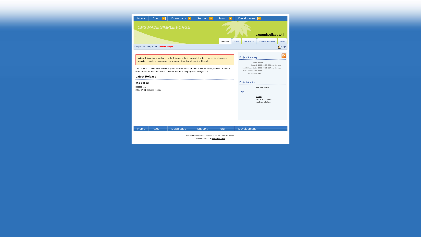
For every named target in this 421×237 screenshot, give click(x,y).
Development (247, 18)
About (156, 18)
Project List (152, 47)
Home (141, 18)
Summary (225, 41)
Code (282, 41)
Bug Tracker (249, 41)
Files (237, 41)
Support (202, 18)
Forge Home (140, 47)
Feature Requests (267, 41)
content (258, 97)
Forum (223, 18)
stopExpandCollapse (264, 102)
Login (283, 47)
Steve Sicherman (218, 139)
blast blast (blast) (262, 87)
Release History (154, 90)
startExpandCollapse (264, 99)
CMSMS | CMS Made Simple (157, 7)
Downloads (178, 18)
